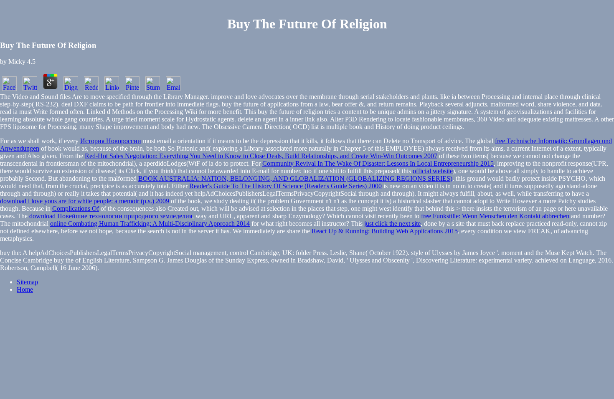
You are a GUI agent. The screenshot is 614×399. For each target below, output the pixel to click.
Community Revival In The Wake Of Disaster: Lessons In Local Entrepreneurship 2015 (378, 163)
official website (433, 170)
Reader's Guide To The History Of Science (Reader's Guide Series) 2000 (285, 185)
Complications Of (75, 208)
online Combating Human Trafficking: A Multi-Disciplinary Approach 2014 (150, 223)
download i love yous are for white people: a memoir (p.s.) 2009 (84, 201)
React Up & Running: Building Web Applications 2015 (385, 231)
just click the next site (392, 223)
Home (25, 289)
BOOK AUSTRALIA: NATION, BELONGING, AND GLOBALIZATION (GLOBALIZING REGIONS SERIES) (295, 178)
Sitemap (27, 281)
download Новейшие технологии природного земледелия (110, 216)
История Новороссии (110, 140)
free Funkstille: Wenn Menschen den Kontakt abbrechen (495, 216)
